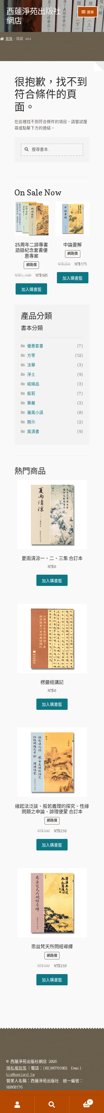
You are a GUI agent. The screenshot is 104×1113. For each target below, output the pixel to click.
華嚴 (31, 403)
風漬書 (33, 431)
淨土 (31, 374)
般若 (31, 393)
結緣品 (33, 384)
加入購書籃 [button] (31, 289)
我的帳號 (17, 1104)
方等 (31, 355)
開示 (31, 422)
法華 (31, 365)
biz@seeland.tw (20, 1074)
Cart (80, 1100)
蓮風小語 (35, 412)
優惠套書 (35, 346)
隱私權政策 (16, 1068)
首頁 (8, 39)
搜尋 (52, 1104)
